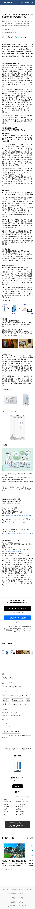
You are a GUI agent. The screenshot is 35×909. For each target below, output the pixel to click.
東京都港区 (5, 713)
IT (17, 696)
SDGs (28, 700)
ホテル (11, 696)
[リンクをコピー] (24, 37)
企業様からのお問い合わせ (17, 898)
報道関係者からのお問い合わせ (17, 894)
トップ (5, 749)
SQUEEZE (14, 704)
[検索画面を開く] (33, 2)
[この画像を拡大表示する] (8, 652)
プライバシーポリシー (17, 889)
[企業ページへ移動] (17, 767)
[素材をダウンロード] (21, 37)
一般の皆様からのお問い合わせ (17, 902)
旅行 (4, 696)
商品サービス (7, 678)
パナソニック (24, 704)
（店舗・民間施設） (17, 715)
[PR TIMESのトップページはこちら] (8, 2)
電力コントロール (17, 700)
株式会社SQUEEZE (26, 749)
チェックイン (26, 696)
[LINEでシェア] (15, 37)
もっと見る (30, 838)
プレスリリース (13, 749)
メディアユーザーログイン (17, 608)
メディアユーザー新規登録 (17, 618)
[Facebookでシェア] (12, 37)
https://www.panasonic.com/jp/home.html (18, 515)
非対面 (5, 704)
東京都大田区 (6, 715)
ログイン (20, 2)
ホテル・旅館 (7, 687)
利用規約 (29, 889)
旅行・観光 (18, 687)
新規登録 (27, 2)
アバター (6, 700)
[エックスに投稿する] (8, 37)
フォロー (17, 786)
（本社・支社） (14, 713)
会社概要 (5, 889)
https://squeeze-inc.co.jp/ (13, 551)
